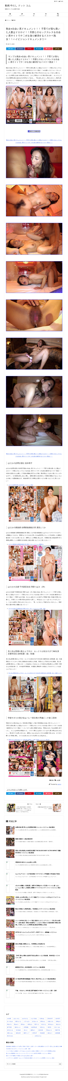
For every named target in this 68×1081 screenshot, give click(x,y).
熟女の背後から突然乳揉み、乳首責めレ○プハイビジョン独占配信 (35, 909)
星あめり (16, 1024)
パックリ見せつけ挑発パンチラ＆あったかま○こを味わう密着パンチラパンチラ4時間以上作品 (30, 1051)
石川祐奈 (18, 1030)
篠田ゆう (33, 1030)
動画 (14, 20)
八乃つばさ (27, 1021)
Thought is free (43, 1077)
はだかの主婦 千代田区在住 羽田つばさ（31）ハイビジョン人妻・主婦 (26, 608)
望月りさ (36, 1024)
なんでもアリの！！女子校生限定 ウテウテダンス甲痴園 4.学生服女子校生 (37, 874)
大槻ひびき (50, 1021)
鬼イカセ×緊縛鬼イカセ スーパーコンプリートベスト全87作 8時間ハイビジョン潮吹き (28, 1053)
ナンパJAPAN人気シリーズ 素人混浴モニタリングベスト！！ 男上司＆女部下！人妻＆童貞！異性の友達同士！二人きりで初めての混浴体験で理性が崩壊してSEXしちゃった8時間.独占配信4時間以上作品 (38, 923)
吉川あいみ (35, 1021)
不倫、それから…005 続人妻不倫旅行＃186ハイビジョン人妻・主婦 (35, 990)
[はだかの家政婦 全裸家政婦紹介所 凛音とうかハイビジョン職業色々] (35, 563)
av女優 (58, 780)
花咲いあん (10, 1033)
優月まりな (18, 1021)
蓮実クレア (26, 1033)
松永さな (43, 1024)
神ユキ (25, 1030)
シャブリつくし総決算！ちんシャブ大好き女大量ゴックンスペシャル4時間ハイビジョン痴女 (30, 1058)
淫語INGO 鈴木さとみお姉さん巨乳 (25, 862)
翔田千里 (57, 1030)
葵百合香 (18, 1033)
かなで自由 (34, 1018)
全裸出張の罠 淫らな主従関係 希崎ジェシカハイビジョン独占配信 (35, 827)
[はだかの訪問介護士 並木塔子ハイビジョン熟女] (35, 504)
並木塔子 (58, 1018)
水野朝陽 (26, 1027)
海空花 (49, 1027)
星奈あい (23, 1024)
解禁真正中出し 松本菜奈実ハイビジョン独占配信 (30, 967)
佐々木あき (10, 1021)
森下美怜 (9, 1027)
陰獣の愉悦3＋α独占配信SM (24, 839)
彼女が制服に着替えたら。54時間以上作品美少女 (30, 944)
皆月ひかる (10, 1030)
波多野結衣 (34, 1027)
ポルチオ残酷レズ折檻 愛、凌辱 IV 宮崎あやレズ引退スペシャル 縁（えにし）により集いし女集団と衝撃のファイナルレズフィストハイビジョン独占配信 (38, 888)
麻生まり (50, 1033)
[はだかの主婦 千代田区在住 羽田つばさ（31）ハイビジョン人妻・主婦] (35, 627)
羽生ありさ (49, 1030)
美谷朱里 (40, 1030)
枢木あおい (51, 1024)
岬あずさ (9, 1024)
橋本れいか (18, 1027)
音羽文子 (34, 1033)
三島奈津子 (50, 1018)
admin (59, 784)
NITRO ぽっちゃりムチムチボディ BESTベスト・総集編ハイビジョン (36, 932)
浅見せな (42, 1027)
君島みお (42, 1021)
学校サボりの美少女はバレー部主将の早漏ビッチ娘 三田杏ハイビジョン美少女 (28, 739)
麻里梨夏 (57, 1033)
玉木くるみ (57, 1027)
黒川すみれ (10, 1036)
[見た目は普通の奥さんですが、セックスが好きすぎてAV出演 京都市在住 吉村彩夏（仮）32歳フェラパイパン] (35, 694)
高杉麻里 (42, 1033)
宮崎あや (58, 1021)
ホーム (8, 20)
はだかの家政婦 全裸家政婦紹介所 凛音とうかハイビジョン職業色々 (26, 544)
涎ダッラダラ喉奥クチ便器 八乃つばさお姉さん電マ (19, 1055)
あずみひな (25, 1018)
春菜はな (30, 1024)
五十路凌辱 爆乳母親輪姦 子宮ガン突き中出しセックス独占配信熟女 (35, 979)
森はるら (58, 1024)
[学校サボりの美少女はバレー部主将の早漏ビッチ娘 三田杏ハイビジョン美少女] (35, 758)
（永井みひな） (38, 1036)
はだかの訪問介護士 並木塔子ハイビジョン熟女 (20, 485)
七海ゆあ (41, 1018)
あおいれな (16, 1018)
